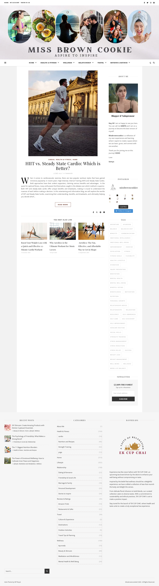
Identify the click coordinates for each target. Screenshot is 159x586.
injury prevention (118, 269)
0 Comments (67, 173)
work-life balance (118, 368)
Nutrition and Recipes (30, 450)
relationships (116, 310)
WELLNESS (127, 364)
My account (14, 2)
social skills (115, 332)
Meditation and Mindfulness (27, 464)
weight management (118, 359)
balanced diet (127, 229)
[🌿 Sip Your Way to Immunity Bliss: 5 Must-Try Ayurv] (117, 195)
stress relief (115, 350)
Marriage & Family (65, 483)
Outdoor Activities (65, 530)
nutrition (114, 296)
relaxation (130, 310)
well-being (114, 364)
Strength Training (64, 447)
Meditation (115, 274)
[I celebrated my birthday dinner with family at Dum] (117, 198)
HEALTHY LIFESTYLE (117, 260)
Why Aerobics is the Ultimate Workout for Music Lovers (62, 246)
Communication (128, 233)
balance (113, 229)
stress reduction (117, 346)
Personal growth (117, 301)
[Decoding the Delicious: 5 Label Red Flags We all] (110, 195)
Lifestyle (31, 431)
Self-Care (114, 319)
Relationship (85, 63)
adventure (114, 224)
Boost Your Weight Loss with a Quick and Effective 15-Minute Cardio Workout (34, 246)
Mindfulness (115, 292)
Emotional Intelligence (120, 238)
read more (63, 205)
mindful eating (116, 287)
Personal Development (66, 488)
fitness (127, 251)
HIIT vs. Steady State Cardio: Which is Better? (62, 165)
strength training (118, 337)
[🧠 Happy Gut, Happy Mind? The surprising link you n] (110, 202)
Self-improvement (117, 323)
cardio (51, 159)
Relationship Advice (118, 305)
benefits (113, 233)
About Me (60, 426)
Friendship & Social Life (20, 442)
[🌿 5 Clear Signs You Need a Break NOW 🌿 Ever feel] (117, 202)
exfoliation (115, 251)
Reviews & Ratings (119, 63)
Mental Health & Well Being (68, 561)
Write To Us (25, 2)
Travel (101, 63)
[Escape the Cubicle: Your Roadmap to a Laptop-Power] (132, 195)
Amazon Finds (63, 504)
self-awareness (129, 314)
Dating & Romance (65, 472)
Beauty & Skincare (19, 431)
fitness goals (116, 256)
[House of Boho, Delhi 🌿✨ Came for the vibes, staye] (125, 195)
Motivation (130, 292)
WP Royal (17, 582)
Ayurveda (127, 224)
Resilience (114, 314)
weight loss (115, 355)
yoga (60, 452)
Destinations (63, 525)
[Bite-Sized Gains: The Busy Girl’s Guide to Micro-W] (125, 198)
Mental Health (116, 278)
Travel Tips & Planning (66, 535)
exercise (129, 247)
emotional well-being (119, 242)
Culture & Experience (66, 519)
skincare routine (117, 328)
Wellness (67, 63)
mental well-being (118, 283)
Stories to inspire (64, 494)
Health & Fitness (63, 159)
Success (128, 350)
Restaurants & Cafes (65, 509)
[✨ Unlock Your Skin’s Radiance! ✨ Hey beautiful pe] (132, 198)
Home (6, 2)
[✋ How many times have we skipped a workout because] (110, 198)
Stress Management (118, 341)
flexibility (130, 256)
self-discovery (128, 319)
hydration (114, 265)
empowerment (116, 247)
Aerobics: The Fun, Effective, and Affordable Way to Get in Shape (89, 246)
